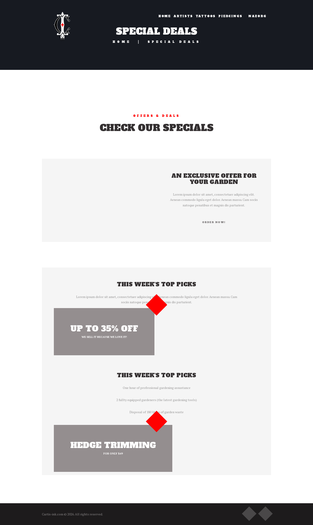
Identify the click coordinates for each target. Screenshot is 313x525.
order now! (213, 222)
